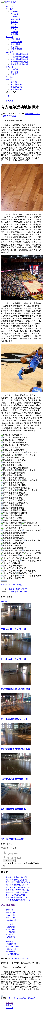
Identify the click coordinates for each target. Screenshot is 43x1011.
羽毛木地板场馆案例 (19, 57)
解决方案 (9, 37)
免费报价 (12, 585)
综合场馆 (14, 47)
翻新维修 (14, 69)
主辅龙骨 (14, 27)
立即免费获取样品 (32, 114)
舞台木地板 (15, 44)
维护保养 (14, 72)
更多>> (4, 602)
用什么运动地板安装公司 (16, 880)
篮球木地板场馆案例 (19, 54)
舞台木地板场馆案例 (19, 59)
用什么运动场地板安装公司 (17, 885)
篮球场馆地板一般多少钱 (16, 897)
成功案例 (9, 52)
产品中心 (9, 9)
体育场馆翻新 (16, 49)
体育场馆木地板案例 (19, 62)
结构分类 (9, 924)
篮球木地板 (15, 39)
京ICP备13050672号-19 (18, 998)
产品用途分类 (8, 905)
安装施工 (14, 74)
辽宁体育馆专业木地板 (18, 591)
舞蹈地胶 (14, 34)
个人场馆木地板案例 (19, 64)
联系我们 (14, 82)
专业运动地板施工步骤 (15, 895)
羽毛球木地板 (16, 42)
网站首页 (9, 7)
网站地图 (32, 998)
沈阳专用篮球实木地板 (18, 589)
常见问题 (9, 67)
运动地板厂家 (16, 84)
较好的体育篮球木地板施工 (17, 892)
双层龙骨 (14, 24)
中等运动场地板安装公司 (16, 877)
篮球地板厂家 (16, 89)
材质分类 (9, 910)
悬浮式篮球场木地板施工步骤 (18, 900)
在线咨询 (20, 585)
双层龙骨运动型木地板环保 (17, 890)
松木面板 (14, 17)
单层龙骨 (14, 22)
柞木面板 (14, 14)
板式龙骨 (14, 29)
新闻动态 (9, 77)
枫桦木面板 (15, 19)
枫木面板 (14, 12)
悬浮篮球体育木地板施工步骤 (18, 887)
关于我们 (9, 79)
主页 (8, 96)
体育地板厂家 (16, 87)
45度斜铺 (14, 32)
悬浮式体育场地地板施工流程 (18, 882)
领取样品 (5, 585)
